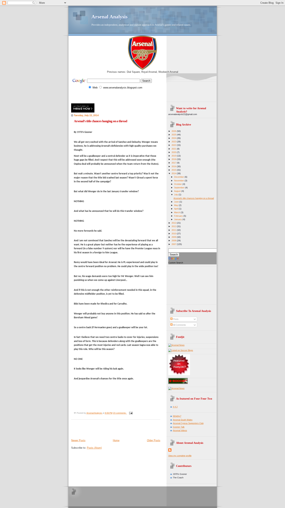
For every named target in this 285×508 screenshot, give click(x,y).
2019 (174, 156)
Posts (176, 319)
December (179, 177)
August (177, 191)
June (176, 202)
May (176, 205)
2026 (174, 131)
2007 (174, 244)
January (178, 219)
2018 (174, 159)
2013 (174, 223)
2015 (174, 170)
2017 (174, 163)
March (177, 212)
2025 (174, 134)
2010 (174, 233)
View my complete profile (180, 455)
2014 (174, 173)
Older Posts (153, 440)
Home (116, 440)
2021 (174, 149)
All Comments (179, 325)
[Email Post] (131, 413)
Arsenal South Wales (183, 420)
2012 (174, 226)
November (179, 180)
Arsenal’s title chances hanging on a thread (100, 121)
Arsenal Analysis (110, 17)
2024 (174, 138)
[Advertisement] (116, 96)
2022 (174, 145)
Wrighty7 (177, 416)
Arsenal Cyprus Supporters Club (188, 423)
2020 (174, 152)
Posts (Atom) (94, 447)
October (178, 184)
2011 (174, 230)
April (176, 209)
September (179, 187)
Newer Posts (78, 440)
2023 (174, 141)
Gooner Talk (179, 427)
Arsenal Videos (180, 430)
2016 (174, 166)
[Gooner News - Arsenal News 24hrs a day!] (176, 345)
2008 (174, 240)
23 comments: (120, 413)
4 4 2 (175, 407)
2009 (174, 237)
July (176, 194)
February (178, 216)
